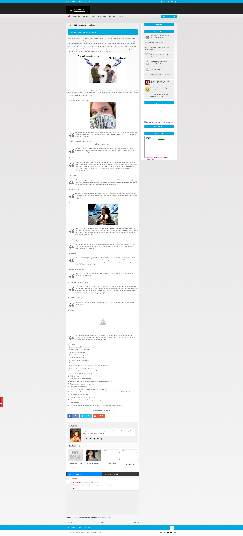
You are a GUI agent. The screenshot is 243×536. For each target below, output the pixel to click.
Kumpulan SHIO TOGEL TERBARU (155, 42)
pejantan (85, 16)
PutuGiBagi (76, 482)
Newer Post (69, 522)
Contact (80, 1)
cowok (95, 32)
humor (121, 16)
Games (93, 16)
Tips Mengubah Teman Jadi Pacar (160, 74)
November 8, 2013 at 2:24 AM (89, 482)
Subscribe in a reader (171, 7)
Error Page (87, 1)
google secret (102, 16)
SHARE (75, 416)
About (73, 1)
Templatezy (98, 532)
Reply (74, 488)
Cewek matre (79, 162)
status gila (76, 16)
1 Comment (86, 32)
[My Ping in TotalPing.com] (161, 139)
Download (112, 16)
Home (67, 1)
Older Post (136, 522)
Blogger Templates (81, 532)
